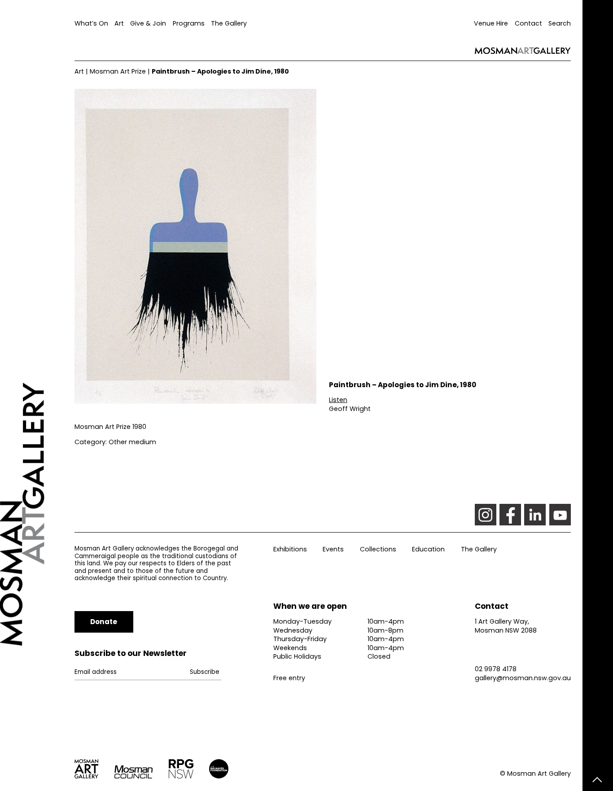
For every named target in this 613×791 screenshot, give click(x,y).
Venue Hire (491, 23)
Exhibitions (290, 549)
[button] (338, 399)
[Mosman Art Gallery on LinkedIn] (535, 514)
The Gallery (229, 23)
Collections (378, 549)
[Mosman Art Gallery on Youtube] (560, 514)
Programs (189, 23)
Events (333, 549)
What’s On (91, 23)
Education (428, 549)
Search (559, 23)
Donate (103, 621)
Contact (528, 23)
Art (119, 23)
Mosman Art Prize (118, 71)
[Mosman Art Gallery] (37, 395)
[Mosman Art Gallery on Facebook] (510, 514)
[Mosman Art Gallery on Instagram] (485, 514)
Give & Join (148, 23)
